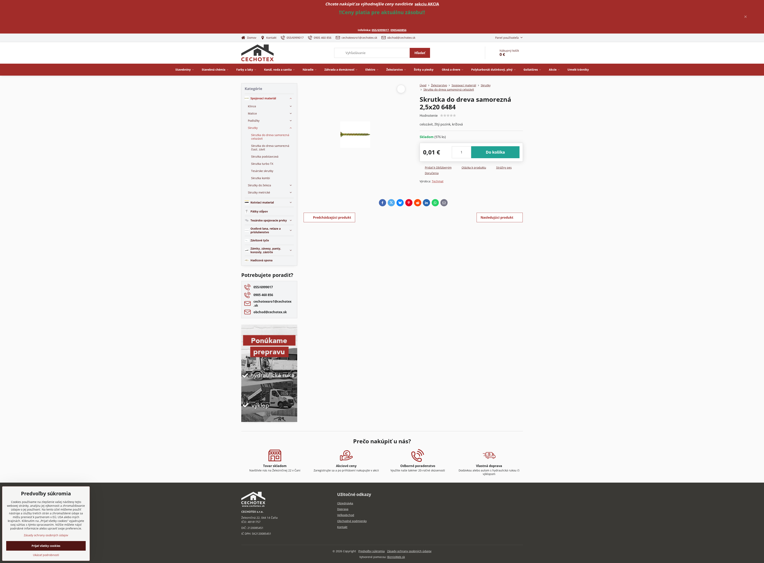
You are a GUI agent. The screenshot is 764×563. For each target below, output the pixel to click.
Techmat (437, 181)
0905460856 (398, 30)
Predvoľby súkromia (371, 551)
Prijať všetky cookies (46, 546)
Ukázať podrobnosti (46, 555)
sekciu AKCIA (427, 4)
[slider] (448, 115)
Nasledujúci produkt (497, 217)
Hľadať (419, 53)
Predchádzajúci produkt (332, 217)
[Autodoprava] (269, 393)
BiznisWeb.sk (396, 557)
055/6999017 (380, 30)
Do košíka (495, 152)
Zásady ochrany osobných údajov (409, 551)
